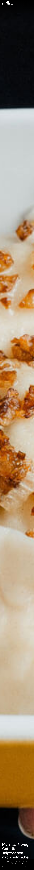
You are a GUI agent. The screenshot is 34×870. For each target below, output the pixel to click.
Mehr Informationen (8, 867)
